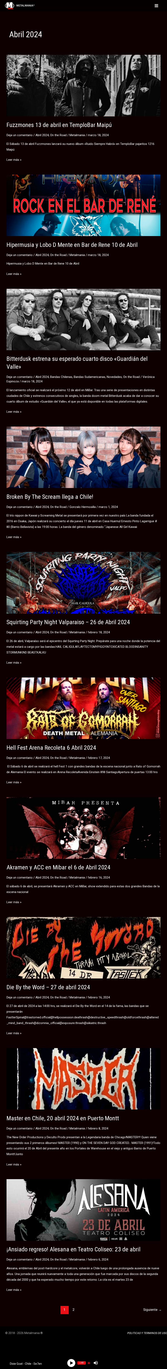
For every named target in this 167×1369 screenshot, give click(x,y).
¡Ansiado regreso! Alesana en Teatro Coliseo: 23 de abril (74, 1249)
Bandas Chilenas (61, 377)
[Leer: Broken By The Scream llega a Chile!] (83, 457)
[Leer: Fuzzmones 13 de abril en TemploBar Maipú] (83, 85)
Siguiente (152, 1310)
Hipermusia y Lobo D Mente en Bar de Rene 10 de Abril (72, 244)
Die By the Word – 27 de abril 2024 (48, 987)
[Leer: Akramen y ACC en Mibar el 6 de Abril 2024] (83, 827)
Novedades (114, 377)
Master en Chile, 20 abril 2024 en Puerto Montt (63, 1118)
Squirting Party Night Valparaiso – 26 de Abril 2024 (68, 622)
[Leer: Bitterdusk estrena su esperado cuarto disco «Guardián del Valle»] (83, 319)
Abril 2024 (42, 135)
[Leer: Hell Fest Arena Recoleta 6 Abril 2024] (83, 708)
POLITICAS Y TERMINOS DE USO (147, 1333)
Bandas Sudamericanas (89, 377)
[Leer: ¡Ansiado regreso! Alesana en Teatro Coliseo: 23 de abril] (83, 1210)
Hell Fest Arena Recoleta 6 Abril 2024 (51, 747)
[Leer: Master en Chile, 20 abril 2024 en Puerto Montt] (83, 1078)
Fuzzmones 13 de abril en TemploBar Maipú (59, 124)
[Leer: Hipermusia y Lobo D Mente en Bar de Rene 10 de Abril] (83, 205)
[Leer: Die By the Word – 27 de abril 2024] (83, 947)
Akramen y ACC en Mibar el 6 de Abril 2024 (58, 867)
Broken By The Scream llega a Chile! (50, 496)
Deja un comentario (20, 135)
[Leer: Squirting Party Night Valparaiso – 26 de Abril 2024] (83, 582)
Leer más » (14, 160)
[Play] (71, 1363)
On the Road (58, 135)
